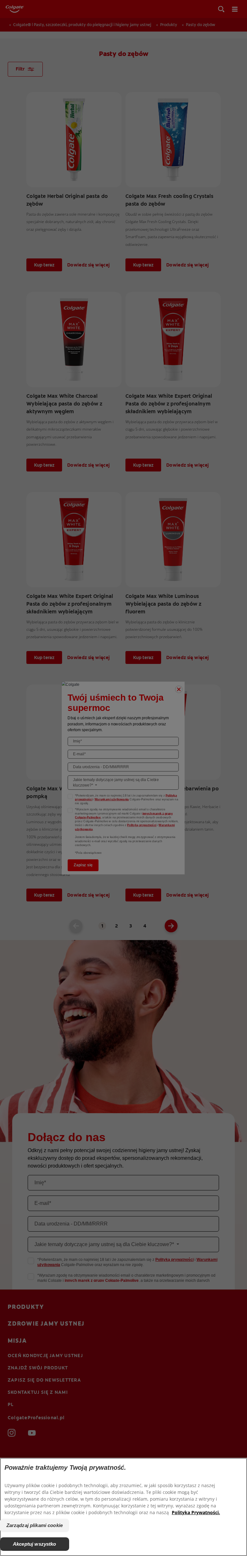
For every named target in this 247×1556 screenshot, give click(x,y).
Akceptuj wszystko (34, 1544)
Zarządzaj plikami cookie (34, 1525)
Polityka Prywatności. (196, 1512)
